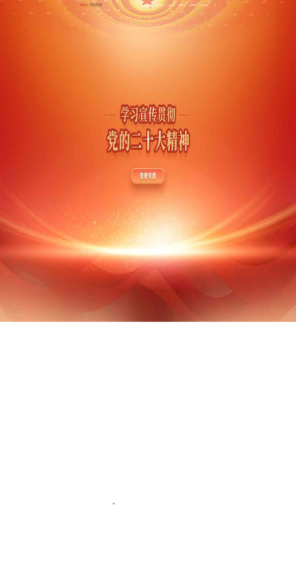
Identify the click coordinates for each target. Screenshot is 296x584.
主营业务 (171, 5)
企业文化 (204, 5)
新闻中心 (182, 5)
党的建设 (193, 5)
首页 (150, 5)
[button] (103, 503)
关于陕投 (159, 5)
